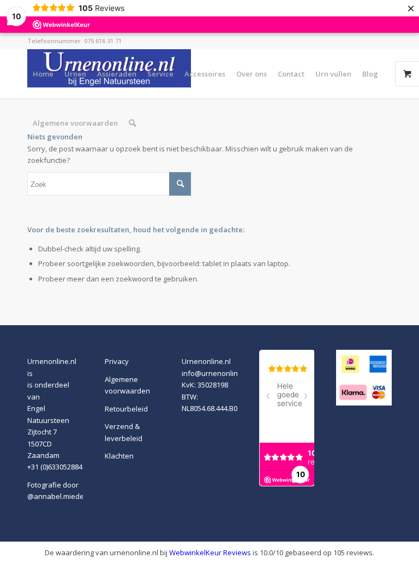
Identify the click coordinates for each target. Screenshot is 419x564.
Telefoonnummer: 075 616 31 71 (74, 41)
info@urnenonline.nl (216, 373)
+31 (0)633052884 (54, 467)
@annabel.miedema (60, 496)
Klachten (119, 456)
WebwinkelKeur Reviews (210, 552)
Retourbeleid (126, 409)
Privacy (117, 361)
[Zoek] (132, 123)
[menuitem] (43, 73)
